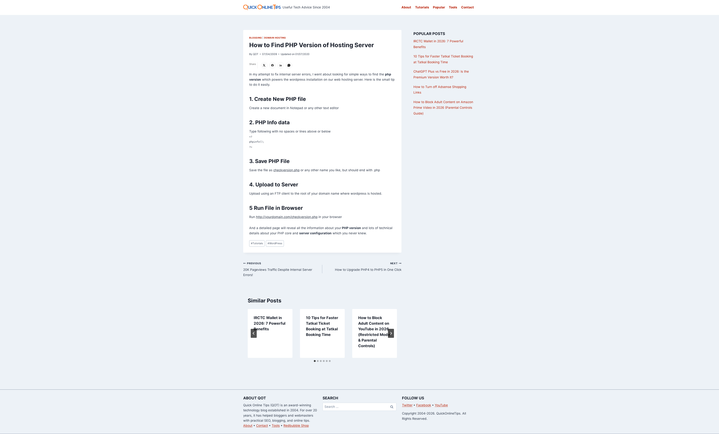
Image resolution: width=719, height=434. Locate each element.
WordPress (275, 243)
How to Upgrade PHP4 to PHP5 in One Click (368, 267)
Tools (453, 7)
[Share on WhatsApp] (289, 65)
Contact (467, 7)
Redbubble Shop (296, 425)
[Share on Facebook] (272, 65)
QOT (255, 54)
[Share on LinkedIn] (280, 65)
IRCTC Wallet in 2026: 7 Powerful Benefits (269, 323)
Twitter (407, 405)
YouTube (441, 405)
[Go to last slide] (254, 333)
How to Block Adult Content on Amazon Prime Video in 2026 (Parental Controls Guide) (443, 107)
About (406, 7)
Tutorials (422, 7)
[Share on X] (264, 65)
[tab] (315, 361)
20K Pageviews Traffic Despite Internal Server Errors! (277, 269)
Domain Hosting (275, 37)
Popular (439, 7)
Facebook (423, 405)
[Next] (391, 333)
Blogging (255, 37)
